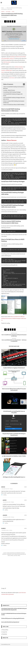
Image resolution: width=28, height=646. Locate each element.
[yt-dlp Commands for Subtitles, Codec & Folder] (14, 445)
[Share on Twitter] (10, 21)
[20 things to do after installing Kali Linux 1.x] (14, 466)
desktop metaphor (19, 66)
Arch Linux (11, 77)
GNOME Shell (9, 70)
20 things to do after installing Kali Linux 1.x (14, 477)
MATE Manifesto (7, 62)
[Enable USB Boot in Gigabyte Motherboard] (14, 357)
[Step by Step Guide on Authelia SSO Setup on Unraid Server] (14, 423)
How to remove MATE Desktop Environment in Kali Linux (13, 101)
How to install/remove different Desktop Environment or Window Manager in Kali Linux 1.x (13, 318)
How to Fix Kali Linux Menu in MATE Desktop (14, 104)
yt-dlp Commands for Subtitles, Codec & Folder (14, 456)
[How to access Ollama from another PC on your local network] (14, 378)
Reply (25, 500)
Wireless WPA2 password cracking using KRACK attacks (12, 618)
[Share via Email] (14, 21)
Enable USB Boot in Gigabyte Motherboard (14, 367)
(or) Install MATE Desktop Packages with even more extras (14, 98)
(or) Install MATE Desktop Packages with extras (12, 94)
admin (4, 500)
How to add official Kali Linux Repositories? (10, 622)
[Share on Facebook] (8, 21)
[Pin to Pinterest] (12, 21)
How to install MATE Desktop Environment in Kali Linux (14, 87)
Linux (2, 72)
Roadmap (12, 56)
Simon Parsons (12, 140)
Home (2, 7)
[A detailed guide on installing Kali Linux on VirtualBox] (14, 400)
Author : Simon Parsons (9, 90)
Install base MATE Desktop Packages (12, 92)
